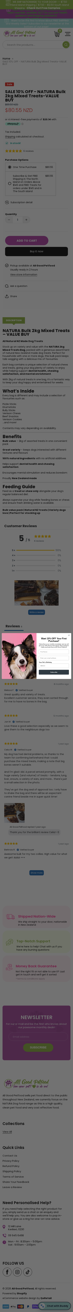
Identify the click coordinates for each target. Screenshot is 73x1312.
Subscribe (53, 672)
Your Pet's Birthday (45, 662)
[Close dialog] (68, 635)
